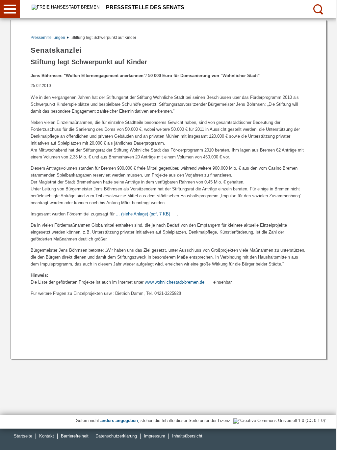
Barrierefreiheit (75, 436)
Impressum (154, 436)
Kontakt (46, 436)
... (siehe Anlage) (143, 213)
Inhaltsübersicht (187, 436)
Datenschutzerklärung (116, 436)
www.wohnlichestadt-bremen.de (174, 282)
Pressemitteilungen (48, 37)
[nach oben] (327, 440)
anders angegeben (119, 420)
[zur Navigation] (10, 9)
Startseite (23, 436)
